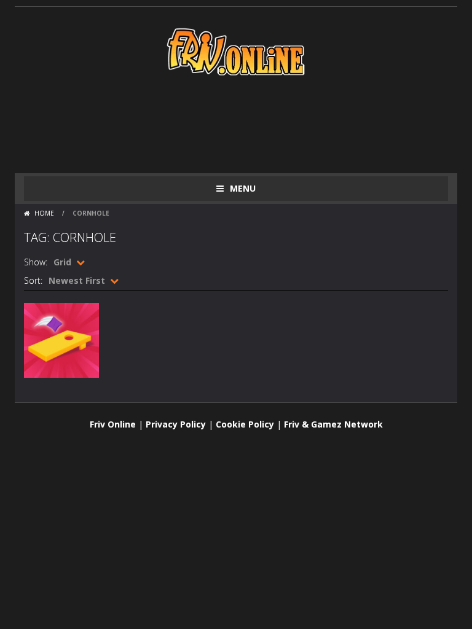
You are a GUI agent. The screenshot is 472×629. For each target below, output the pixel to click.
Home (44, 213)
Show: (35, 262)
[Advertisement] (247, 124)
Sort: (33, 280)
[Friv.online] (236, 51)
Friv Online (113, 424)
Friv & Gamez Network (333, 424)
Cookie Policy (245, 424)
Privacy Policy (176, 424)
